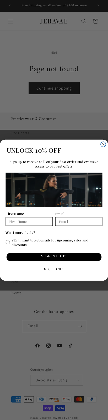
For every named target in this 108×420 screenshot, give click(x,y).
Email (59, 213)
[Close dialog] (103, 144)
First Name (15, 213)
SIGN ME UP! (54, 256)
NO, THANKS (54, 270)
